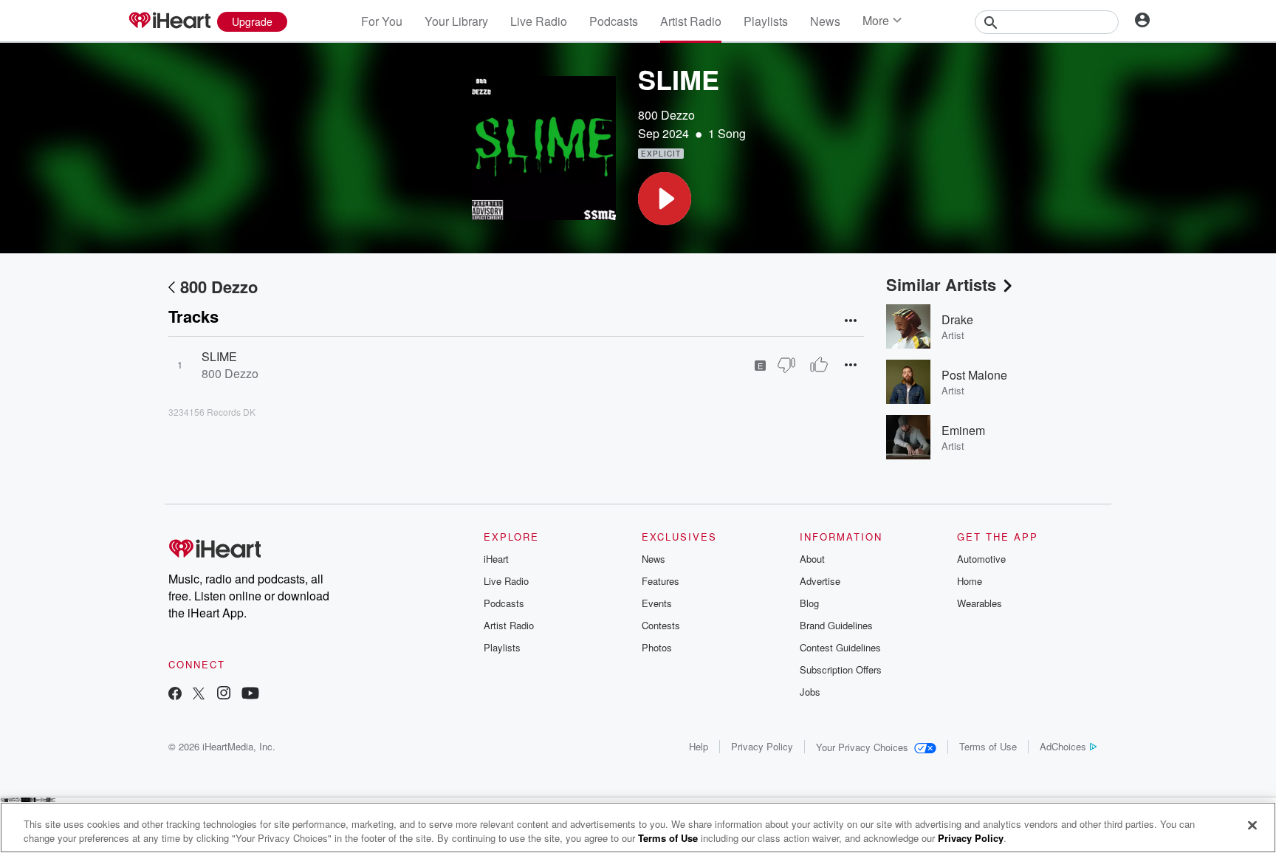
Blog (809, 603)
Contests (661, 625)
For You (381, 21)
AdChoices (1063, 746)
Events (657, 603)
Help (698, 746)
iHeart (496, 559)
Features (660, 581)
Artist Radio (690, 21)
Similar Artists (941, 284)
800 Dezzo (666, 114)
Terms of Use (988, 746)
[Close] (1252, 825)
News (825, 21)
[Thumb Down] (786, 364)
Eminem (963, 430)
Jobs (810, 692)
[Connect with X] (199, 694)
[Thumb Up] (819, 364)
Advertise (820, 581)
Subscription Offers (841, 669)
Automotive (981, 559)
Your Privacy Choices (862, 747)
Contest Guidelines (840, 647)
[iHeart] (169, 21)
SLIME (219, 356)
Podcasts (613, 21)
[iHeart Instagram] (223, 694)
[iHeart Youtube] (250, 694)
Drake (957, 319)
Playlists (766, 21)
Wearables (979, 603)
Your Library (456, 21)
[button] (664, 198)
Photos (657, 647)
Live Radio (538, 21)
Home (969, 581)
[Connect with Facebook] (175, 694)
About (812, 559)
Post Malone (974, 374)
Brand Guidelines (836, 625)
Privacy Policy (762, 746)
